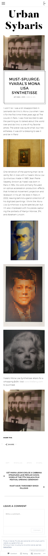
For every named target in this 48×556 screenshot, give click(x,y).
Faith (23, 97)
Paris (18, 97)
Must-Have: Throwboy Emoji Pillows (24, 487)
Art (15, 97)
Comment (36, 530)
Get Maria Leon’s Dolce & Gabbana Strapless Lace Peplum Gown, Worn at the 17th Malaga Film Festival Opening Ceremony (24, 476)
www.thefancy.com (33, 381)
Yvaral (39, 463)
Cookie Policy (7, 547)
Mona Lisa (18, 463)
